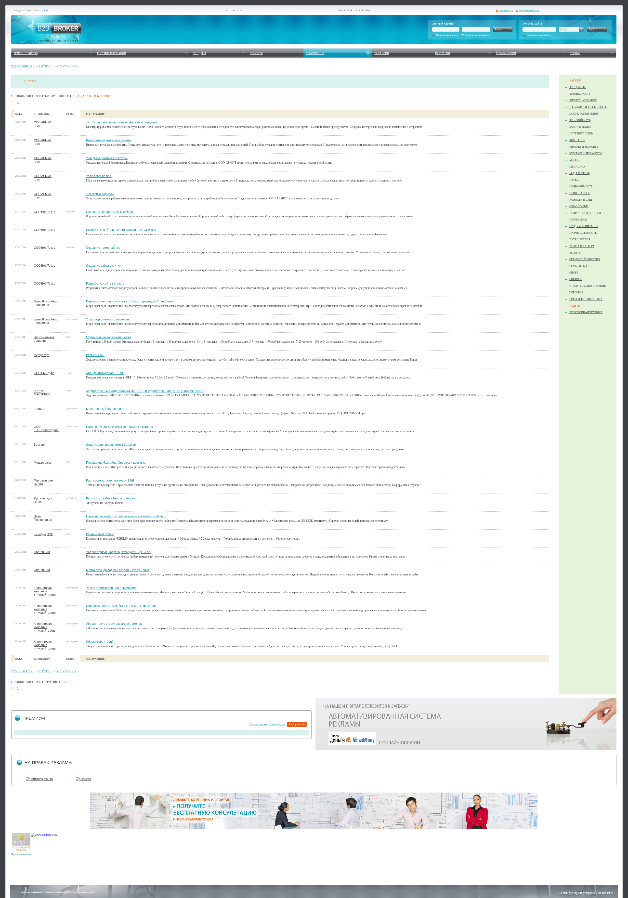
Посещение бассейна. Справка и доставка (115, 462)
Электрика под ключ (100, 194)
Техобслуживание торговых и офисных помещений (121, 122)
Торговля (576, 292)
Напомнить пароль (447, 34)
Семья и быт (578, 265)
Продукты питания (583, 226)
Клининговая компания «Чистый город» (45, 591)
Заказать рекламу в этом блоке (267, 724)
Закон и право (580, 126)
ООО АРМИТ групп (43, 124)
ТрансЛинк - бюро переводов (46, 303)
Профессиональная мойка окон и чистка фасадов (121, 606)
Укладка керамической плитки (107, 158)
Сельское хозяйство (584, 259)
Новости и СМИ (580, 199)
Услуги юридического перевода (108, 319)
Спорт (573, 272)
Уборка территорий (100, 641)
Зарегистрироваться (477, 34)
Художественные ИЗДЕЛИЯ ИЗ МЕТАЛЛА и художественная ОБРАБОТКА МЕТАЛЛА (145, 391)
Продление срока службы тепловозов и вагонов (119, 427)
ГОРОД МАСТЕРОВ (42, 392)
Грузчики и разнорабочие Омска (108, 337)
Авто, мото (577, 87)
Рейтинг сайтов (26, 53)
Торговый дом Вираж (43, 482)
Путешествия (579, 239)
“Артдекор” (41, 355)
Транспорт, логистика (585, 299)
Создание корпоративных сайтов (109, 212)
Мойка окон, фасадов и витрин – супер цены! (117, 570)
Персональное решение (44, 339)
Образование (579, 206)
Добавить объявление (94, 96)
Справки (575, 279)
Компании (577, 140)
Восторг (39, 444)
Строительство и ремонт (588, 285)
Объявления (315, 53)
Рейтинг (45, 66)
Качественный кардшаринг (105, 409)
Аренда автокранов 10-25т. (105, 373)
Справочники (506, 53)
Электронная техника (585, 312)
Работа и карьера (581, 246)
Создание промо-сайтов (103, 247)
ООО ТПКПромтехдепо (46, 428)
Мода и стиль (579, 173)
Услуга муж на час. (99, 176)
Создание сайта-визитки (103, 265)
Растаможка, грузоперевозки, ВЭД (110, 480)
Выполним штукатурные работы (108, 140)
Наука (574, 179)
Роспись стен (95, 355)
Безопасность (579, 93)
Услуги (62, 66)
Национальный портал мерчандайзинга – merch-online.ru (126, 516)
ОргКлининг (42, 552)
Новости (256, 53)
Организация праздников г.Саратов (111, 444)
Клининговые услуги (100, 534)
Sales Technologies (43, 518)
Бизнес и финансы (583, 100)
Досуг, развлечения (584, 113)
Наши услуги (506, 10)
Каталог (575, 80)
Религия (575, 252)
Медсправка (42, 462)
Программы (578, 219)
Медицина (577, 166)
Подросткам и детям (585, 212)
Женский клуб (579, 120)
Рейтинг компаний (111, 53)
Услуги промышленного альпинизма (111, 588)
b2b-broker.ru (23, 66)
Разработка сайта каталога (105, 283)
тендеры (199, 53)
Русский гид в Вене (43, 500)
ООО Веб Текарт (45, 212)
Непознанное (579, 193)
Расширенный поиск (538, 34)
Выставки (442, 53)
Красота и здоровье (583, 146)
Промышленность (583, 232)
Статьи (575, 53)
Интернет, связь (581, 133)
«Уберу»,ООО (43, 534)
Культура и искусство (585, 153)
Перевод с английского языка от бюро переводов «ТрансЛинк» (130, 301)
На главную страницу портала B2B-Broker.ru (585, 893)
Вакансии (381, 53)
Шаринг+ (40, 409)
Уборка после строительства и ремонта (114, 623)
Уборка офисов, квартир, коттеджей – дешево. (118, 552)
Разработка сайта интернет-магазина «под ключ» (121, 230)
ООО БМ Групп (44, 373)
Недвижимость (580, 186)
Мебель (574, 159)
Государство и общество (588, 106)
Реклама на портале (529, 10)
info (74, 66)
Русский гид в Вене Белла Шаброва (110, 498)
